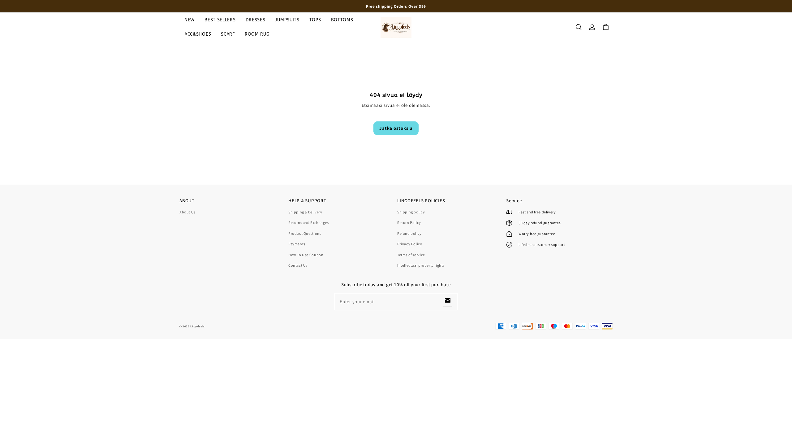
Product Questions (304, 233)
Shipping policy (411, 212)
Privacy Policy (409, 244)
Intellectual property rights (421, 265)
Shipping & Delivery (305, 212)
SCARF (228, 34)
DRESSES (255, 20)
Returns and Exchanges (308, 222)
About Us (187, 212)
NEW (189, 20)
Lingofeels (197, 326)
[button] (578, 27)
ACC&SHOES (197, 34)
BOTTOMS (342, 20)
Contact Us (298, 265)
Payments (296, 244)
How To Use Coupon (305, 254)
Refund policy (409, 233)
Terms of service (411, 254)
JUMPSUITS (287, 20)
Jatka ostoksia (396, 128)
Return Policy (409, 222)
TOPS (315, 20)
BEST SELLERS (219, 20)
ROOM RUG (257, 34)
